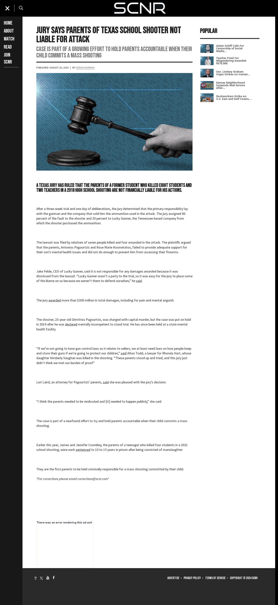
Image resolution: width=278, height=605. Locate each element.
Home (8, 23)
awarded (54, 300)
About (9, 31)
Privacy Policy (192, 578)
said (139, 281)
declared (71, 324)
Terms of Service (215, 578)
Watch (9, 39)
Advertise (173, 578)
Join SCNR (8, 58)
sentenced (83, 449)
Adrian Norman (85, 67)
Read (8, 47)
